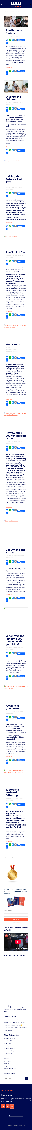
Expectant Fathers (9, 1041)
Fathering (14, 36)
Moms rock (13, 344)
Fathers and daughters (10, 1051)
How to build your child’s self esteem (16, 435)
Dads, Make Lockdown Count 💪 (13, 1025)
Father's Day (7, 1043)
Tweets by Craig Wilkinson (8, 1090)
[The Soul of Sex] (16, 242)
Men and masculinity (17, 255)
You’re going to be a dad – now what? (14, 1020)
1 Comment (21, 36)
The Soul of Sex (15, 252)
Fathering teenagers (10, 1048)
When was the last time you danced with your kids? (15, 640)
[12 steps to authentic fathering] (16, 778)
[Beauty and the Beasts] (16, 533)
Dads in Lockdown (9, 1030)
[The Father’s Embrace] (16, 21)
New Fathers (7, 1061)
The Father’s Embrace (14, 32)
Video (5, 1066)
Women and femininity (12, 351)
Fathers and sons (8, 1053)
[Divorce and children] (16, 86)
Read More (9, 67)
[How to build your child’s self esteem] (16, 421)
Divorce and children (13, 98)
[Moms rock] (16, 332)
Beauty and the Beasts (15, 551)
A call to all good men (13, 707)
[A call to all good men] (16, 693)
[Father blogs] (12, 882)
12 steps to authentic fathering (12, 792)
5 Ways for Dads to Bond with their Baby (15, 1027)
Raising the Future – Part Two (14, 179)
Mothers (14, 187)
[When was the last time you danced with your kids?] (16, 620)
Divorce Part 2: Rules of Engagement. (15, 1022)
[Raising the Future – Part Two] (16, 166)
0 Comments (9, 104)
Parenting (19, 187)
